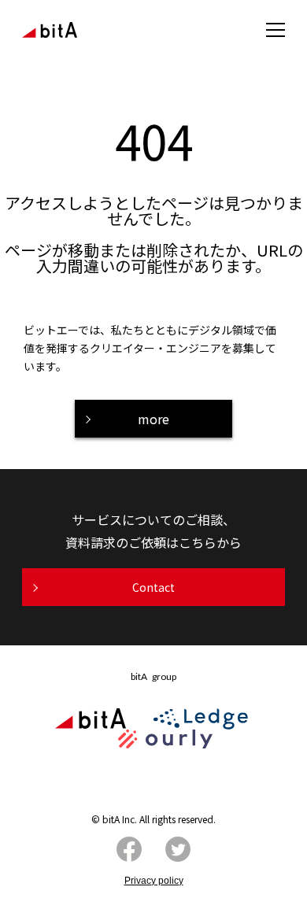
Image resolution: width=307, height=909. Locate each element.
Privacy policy (153, 880)
